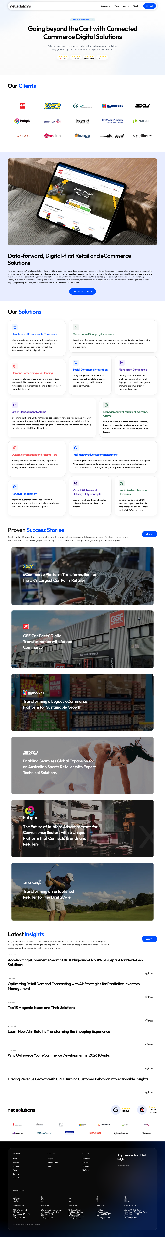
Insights (126, 6)
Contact (149, 6)
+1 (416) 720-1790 (19, 1218)
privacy (127, 1165)
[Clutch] (143, 1110)
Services (104, 6)
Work (117, 6)
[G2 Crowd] (117, 1110)
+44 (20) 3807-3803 (104, 1218)
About (135, 6)
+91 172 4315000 (130, 1218)
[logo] (20, 6)
